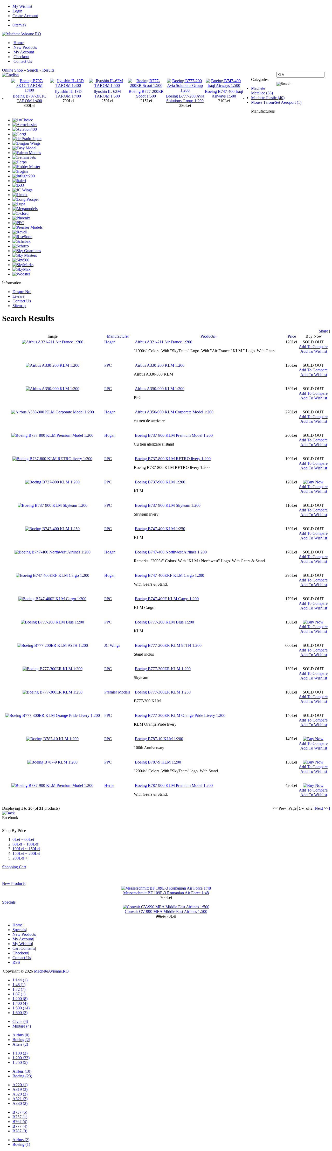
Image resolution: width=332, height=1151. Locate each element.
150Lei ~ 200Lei (26, 853)
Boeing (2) (21, 1039)
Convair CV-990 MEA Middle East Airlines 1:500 (166, 911)
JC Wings (112, 645)
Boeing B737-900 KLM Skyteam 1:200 (167, 505)
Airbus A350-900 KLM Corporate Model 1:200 (174, 412)
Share (323, 331)
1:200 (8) (19, 998)
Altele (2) (20, 1044)
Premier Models (117, 692)
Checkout (21, 56)
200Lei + (19, 858)
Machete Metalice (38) (262, 90)
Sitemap (19, 305)
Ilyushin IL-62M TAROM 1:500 (68, 93)
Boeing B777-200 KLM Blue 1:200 (164, 622)
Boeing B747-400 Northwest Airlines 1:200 (171, 552)
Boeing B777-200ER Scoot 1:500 (107, 93)
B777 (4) (19, 1126)
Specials (9, 902)
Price (292, 336)
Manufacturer (118, 336)
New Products (25, 47)
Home (18, 42)
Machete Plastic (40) (268, 97)
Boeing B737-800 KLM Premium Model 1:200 (174, 435)
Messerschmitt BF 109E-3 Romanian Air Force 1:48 (166, 893)
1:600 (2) (19, 1012)
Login (17, 11)
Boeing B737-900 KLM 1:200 (160, 482)
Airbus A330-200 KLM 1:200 (159, 365)
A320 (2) (19, 1094)
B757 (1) (19, 1117)
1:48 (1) (18, 984)
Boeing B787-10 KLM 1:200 (159, 739)
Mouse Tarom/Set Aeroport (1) (276, 102)
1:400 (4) (19, 1003)
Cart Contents (23, 948)
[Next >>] (322, 808)
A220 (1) (19, 1085)
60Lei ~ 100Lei (25, 844)
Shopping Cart (14, 867)
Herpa (109, 785)
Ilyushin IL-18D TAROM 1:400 (29, 93)
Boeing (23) (22, 1076)
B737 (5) (19, 1112)
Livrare (18, 296)
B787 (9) (19, 1131)
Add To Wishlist (313, 351)
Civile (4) (20, 1021)
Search (32, 70)
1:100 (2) (19, 1053)
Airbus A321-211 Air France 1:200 (163, 342)
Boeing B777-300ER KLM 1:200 (163, 669)
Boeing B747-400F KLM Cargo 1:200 (167, 599)
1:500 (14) (21, 1008)
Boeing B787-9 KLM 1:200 (158, 762)
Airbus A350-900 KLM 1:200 (159, 388)
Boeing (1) (21, 1144)
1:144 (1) (19, 980)
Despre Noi (21, 291)
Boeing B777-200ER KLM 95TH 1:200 (168, 645)
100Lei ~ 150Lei (26, 849)
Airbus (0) (20, 1035)
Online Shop (12, 70)
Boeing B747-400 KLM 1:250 (160, 528)
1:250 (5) (19, 1062)
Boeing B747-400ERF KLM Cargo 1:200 (169, 575)
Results (48, 70)
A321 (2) (19, 1099)
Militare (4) (21, 1026)
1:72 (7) (18, 989)
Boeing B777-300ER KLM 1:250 (163, 692)
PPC (108, 365)
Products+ (208, 336)
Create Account (25, 15)
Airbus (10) (21, 1071)
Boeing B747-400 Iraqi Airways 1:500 (185, 93)
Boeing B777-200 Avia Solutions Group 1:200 (146, 98)
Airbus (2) (20, 1140)
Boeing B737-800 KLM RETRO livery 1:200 (173, 458)
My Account (23, 52)
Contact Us (22, 61)
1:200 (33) (21, 1058)
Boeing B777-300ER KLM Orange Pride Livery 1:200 (180, 715)
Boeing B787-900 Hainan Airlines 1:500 (224, 93)
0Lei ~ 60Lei (23, 839)
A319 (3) (19, 1089)
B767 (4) (19, 1121)
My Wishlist (22, 6)
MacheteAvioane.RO (51, 971)
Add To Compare (313, 346)
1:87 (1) (18, 994)
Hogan (109, 342)
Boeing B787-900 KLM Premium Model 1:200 (174, 785)
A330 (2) (19, 1103)
